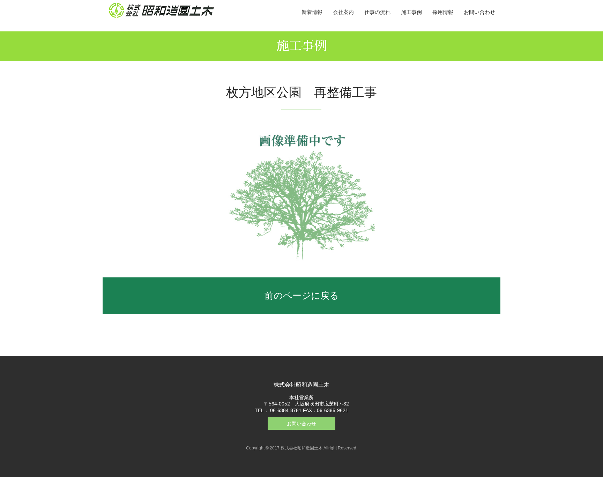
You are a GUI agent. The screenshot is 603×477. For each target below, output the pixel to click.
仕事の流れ (377, 12)
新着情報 (312, 12)
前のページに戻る (302, 295)
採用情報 (442, 12)
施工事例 (411, 12)
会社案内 (343, 12)
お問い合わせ (479, 12)
